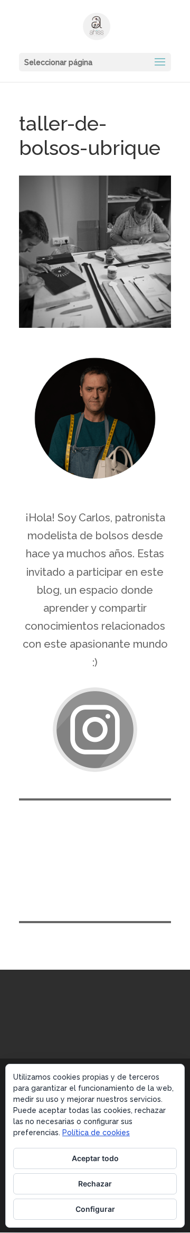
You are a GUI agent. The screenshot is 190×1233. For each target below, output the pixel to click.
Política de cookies (96, 1132)
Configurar (95, 1208)
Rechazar (95, 1183)
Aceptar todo (95, 1158)
